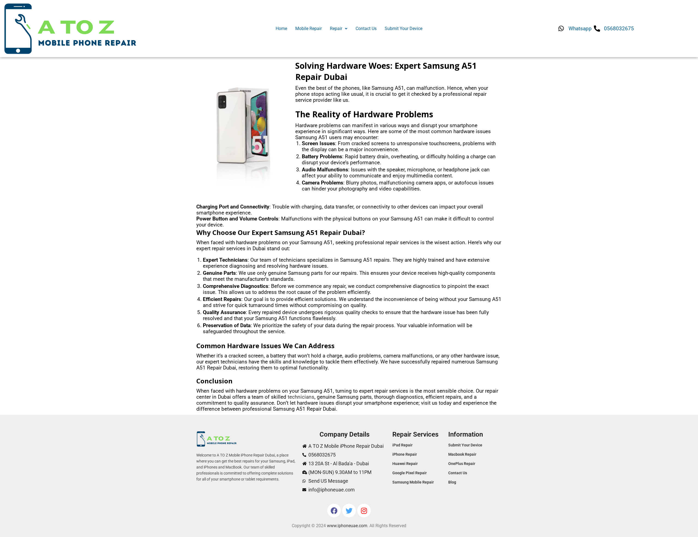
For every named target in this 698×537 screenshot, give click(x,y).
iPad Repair (402, 445)
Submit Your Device (403, 28)
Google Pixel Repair (409, 473)
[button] (338, 28)
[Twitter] (349, 510)
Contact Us (366, 28)
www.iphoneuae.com (347, 525)
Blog (452, 482)
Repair (336, 28)
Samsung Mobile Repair (413, 482)
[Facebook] (334, 510)
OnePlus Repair (461, 463)
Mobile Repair (308, 28)
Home (281, 28)
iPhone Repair (404, 454)
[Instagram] (364, 510)
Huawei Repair (405, 463)
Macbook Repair (462, 454)
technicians (301, 397)
